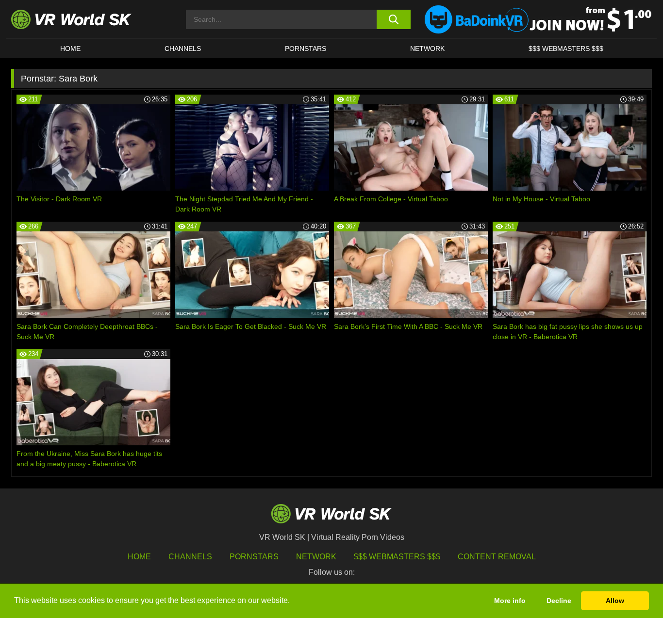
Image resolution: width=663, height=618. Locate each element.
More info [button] (510, 600)
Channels (183, 48)
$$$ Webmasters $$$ (397, 557)
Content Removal (497, 557)
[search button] (393, 19)
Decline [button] (559, 600)
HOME (70, 48)
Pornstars (305, 48)
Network (427, 48)
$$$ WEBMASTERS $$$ (566, 48)
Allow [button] (615, 600)
